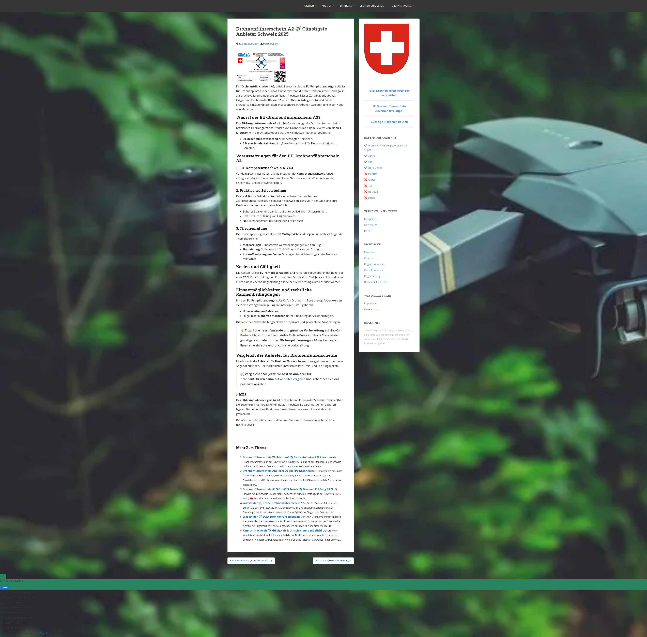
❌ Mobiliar (370, 173)
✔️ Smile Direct (373, 167)
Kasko (367, 231)
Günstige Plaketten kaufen (389, 122)
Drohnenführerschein (372, 5)
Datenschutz (371, 309)
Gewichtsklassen (373, 270)
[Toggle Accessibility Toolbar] (3, 576)
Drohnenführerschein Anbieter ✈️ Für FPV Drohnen (277, 471)
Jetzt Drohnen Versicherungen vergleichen (389, 93)
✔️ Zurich (369, 155)
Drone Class (269, 335)
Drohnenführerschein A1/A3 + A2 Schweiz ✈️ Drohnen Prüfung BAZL (288, 489)
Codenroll (41, 633)
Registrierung (372, 276)
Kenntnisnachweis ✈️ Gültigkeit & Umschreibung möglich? (282, 530)
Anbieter (326, 5)
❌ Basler (369, 197)
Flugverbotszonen (374, 264)
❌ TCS (368, 185)
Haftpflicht (370, 219)
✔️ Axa (368, 161)
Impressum (370, 303)
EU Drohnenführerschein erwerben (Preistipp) (389, 108)
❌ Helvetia (371, 191)
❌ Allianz (369, 179)
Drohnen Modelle (401, 5)
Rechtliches (345, 5)
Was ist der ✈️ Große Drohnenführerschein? (272, 503)
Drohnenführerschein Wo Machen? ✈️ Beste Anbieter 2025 (282, 457)
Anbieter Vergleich (292, 379)
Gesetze (369, 258)
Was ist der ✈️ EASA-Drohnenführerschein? (271, 517)
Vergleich (308, 5)
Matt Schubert (270, 43)
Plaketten (369, 252)
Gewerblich (370, 224)
